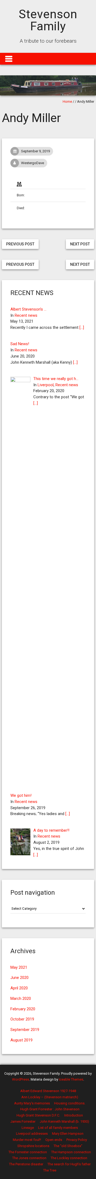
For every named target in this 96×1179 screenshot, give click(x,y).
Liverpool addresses (32, 1134)
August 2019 (21, 1040)
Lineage (28, 1128)
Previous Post (20, 244)
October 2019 (22, 1019)
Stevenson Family (48, 20)
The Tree (49, 1170)
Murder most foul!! (27, 1140)
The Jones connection (29, 1158)
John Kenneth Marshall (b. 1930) (64, 1121)
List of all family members (58, 1128)
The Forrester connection (28, 1152)
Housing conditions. (69, 1103)
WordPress (20, 1079)
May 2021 (18, 967)
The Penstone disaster (26, 1164)
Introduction (73, 1115)
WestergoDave (32, 163)
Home (67, 102)
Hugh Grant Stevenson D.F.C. (38, 1115)
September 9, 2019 (35, 151)
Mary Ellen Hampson (67, 1134)
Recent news (26, 315)
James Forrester (22, 1121)
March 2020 (20, 998)
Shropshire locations (33, 1146)
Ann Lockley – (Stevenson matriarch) (49, 1097)
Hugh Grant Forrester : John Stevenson (49, 1109)
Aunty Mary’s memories (32, 1103)
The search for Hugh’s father (69, 1164)
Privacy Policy (76, 1140)
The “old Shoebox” (68, 1146)
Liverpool (46, 384)
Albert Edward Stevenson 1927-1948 (48, 1091)
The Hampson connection (71, 1152)
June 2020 (19, 977)
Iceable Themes (71, 1079)
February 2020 (22, 1009)
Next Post (80, 244)
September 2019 (24, 1029)
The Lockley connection (69, 1158)
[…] (81, 327)
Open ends (53, 1140)
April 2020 (19, 988)
